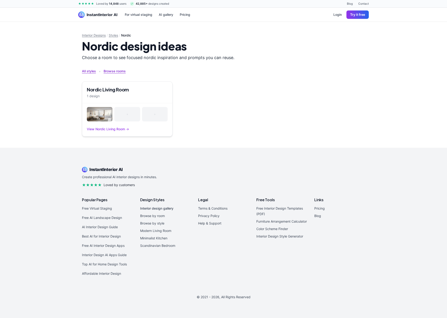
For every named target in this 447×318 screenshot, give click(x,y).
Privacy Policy (209, 216)
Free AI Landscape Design (102, 218)
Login (337, 15)
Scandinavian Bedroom (157, 246)
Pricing (185, 15)
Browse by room (152, 216)
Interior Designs (94, 35)
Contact (363, 3)
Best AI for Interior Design (101, 236)
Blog (350, 3)
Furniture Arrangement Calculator (281, 221)
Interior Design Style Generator (279, 236)
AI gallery (166, 15)
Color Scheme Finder (272, 229)
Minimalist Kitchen (153, 238)
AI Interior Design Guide (100, 227)
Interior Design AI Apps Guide (104, 255)
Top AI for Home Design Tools (104, 264)
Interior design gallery (156, 208)
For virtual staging (138, 15)
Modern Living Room (155, 231)
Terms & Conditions (212, 208)
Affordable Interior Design (101, 273)
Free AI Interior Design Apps (103, 246)
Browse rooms (115, 71)
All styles (89, 71)
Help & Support (209, 223)
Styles (113, 35)
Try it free (357, 15)
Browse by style (152, 223)
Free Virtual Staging (97, 208)
